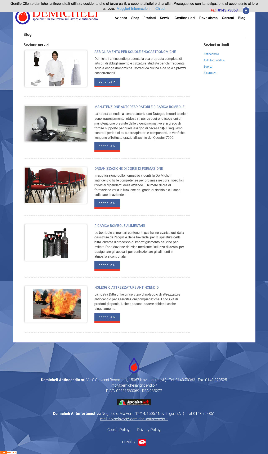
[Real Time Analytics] (8, 452)
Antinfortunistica (214, 60)
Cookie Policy (118, 429)
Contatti (228, 18)
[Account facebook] (246, 10)
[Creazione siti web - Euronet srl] (134, 442)
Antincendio (211, 54)
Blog (241, 18)
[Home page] (57, 13)
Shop (135, 18)
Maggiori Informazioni (133, 8)
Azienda (121, 18)
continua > (107, 81)
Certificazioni (185, 18)
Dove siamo (208, 18)
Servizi (165, 18)
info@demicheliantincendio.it (134, 385)
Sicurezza (210, 73)
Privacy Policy (149, 429)
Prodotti (149, 18)
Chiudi (160, 8)
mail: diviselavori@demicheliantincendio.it (134, 419)
